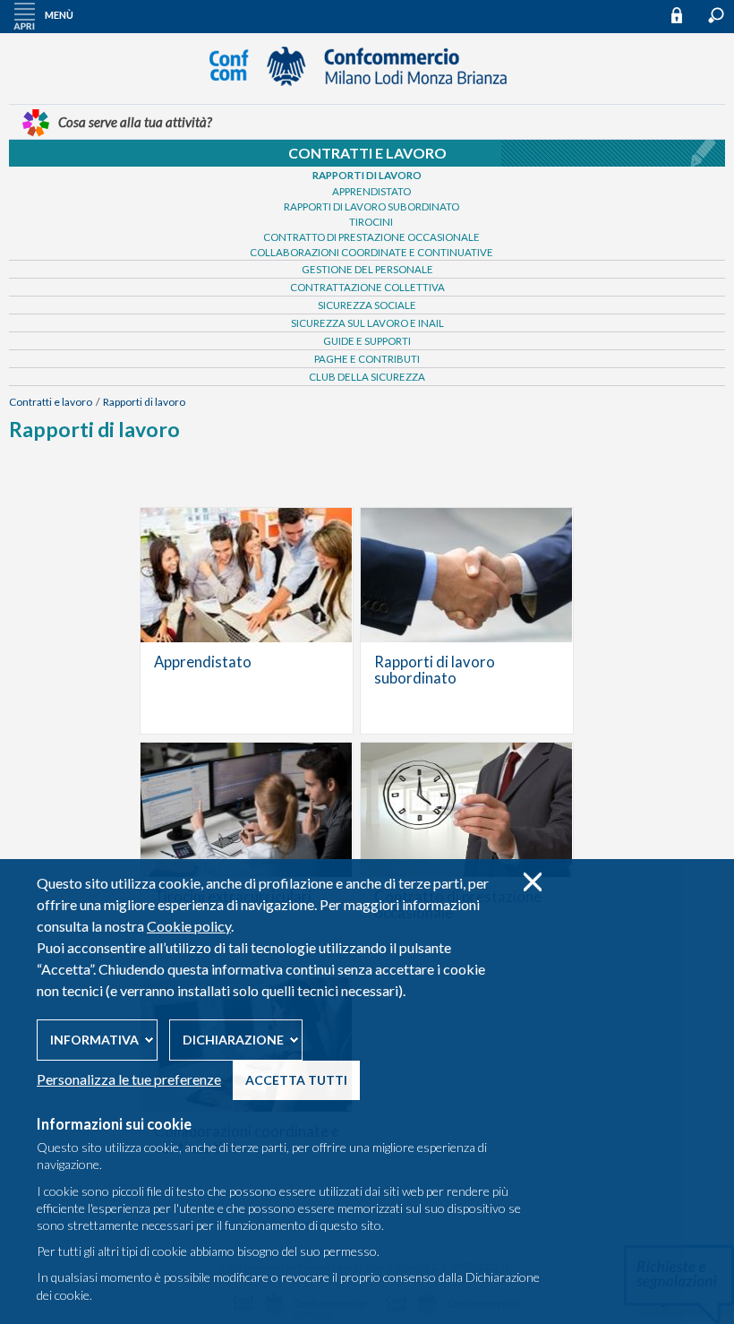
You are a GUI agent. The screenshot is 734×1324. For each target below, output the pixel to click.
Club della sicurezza (367, 377)
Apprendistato (371, 191)
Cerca (716, 15)
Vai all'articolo (247, 621)
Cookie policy (189, 925)
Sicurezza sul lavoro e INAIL (367, 323)
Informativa (94, 1039)
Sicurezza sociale (367, 305)
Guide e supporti (367, 341)
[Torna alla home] (367, 94)
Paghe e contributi (367, 359)
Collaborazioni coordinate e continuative (371, 252)
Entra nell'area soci (684, 15)
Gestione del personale (367, 269)
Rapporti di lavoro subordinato (371, 206)
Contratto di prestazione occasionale (371, 237)
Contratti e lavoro (367, 152)
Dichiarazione (233, 1039)
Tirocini (371, 222)
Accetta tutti (296, 1080)
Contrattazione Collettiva (367, 287)
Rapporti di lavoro (367, 175)
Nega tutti (532, 882)
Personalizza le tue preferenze (129, 1079)
